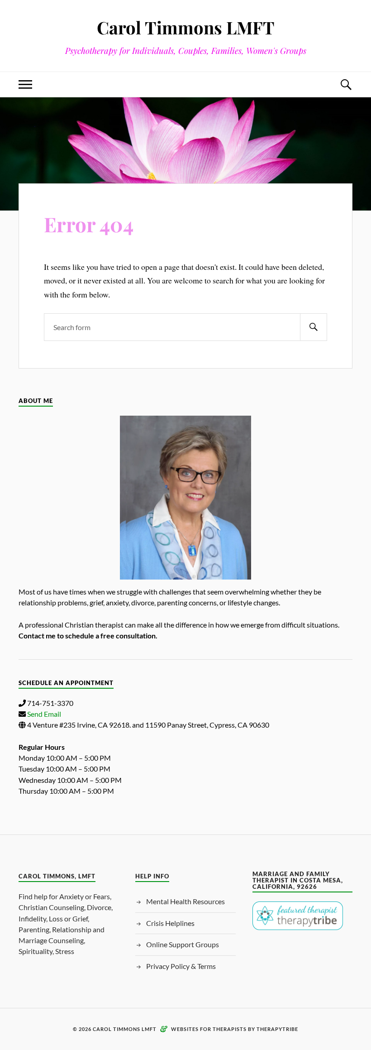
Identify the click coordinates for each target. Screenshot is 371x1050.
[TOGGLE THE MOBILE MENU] (25, 84)
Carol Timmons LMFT (186, 27)
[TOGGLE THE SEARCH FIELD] (345, 84)
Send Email (44, 714)
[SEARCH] (313, 327)
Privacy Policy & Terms (181, 966)
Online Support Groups (182, 944)
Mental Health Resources (185, 901)
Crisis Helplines (170, 923)
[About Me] (185, 498)
